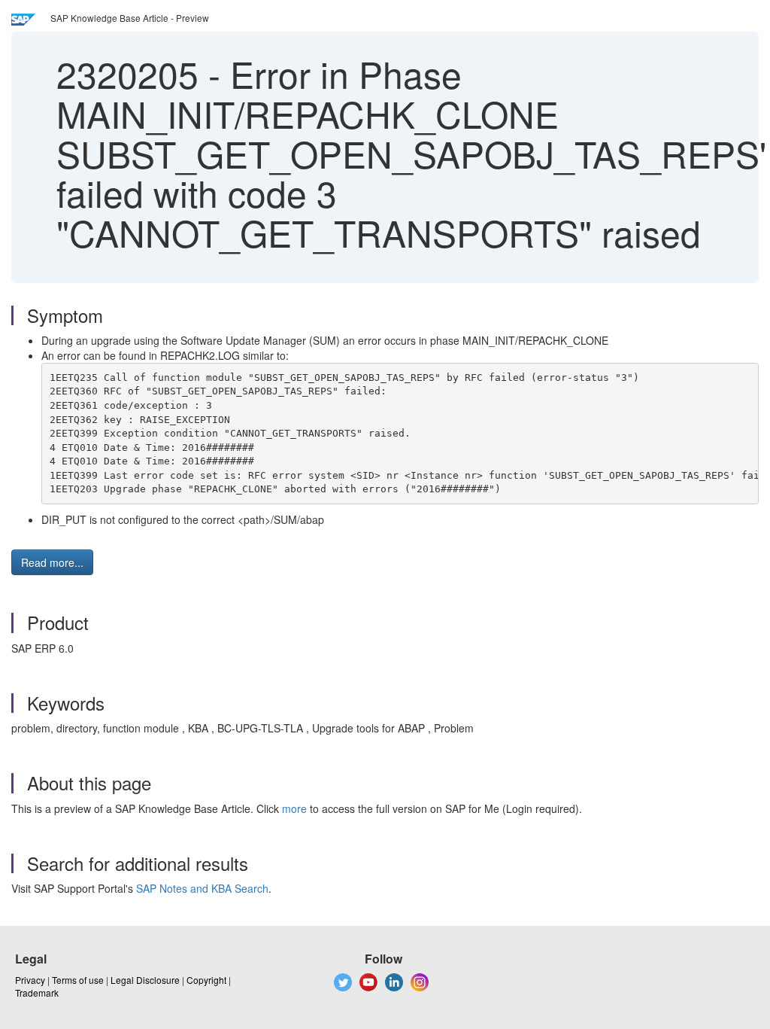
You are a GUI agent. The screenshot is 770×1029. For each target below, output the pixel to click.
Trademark (37, 992)
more (294, 808)
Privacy (30, 979)
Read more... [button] (52, 562)
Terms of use (78, 979)
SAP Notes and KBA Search (202, 888)
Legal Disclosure (145, 979)
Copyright (206, 979)
